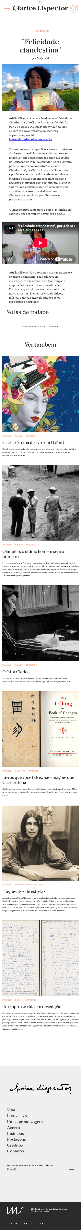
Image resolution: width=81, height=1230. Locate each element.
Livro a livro (18, 1115)
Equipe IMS (42, 58)
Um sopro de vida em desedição (31, 1006)
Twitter (42, 326)
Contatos (15, 1150)
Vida (11, 1109)
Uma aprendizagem (25, 1121)
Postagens (16, 1139)
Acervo (13, 1127)
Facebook (54, 326)
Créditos (15, 1145)
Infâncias (15, 1133)
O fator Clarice (15, 671)
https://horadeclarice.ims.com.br (30, 139)
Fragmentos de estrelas (23, 891)
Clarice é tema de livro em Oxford (33, 442)
